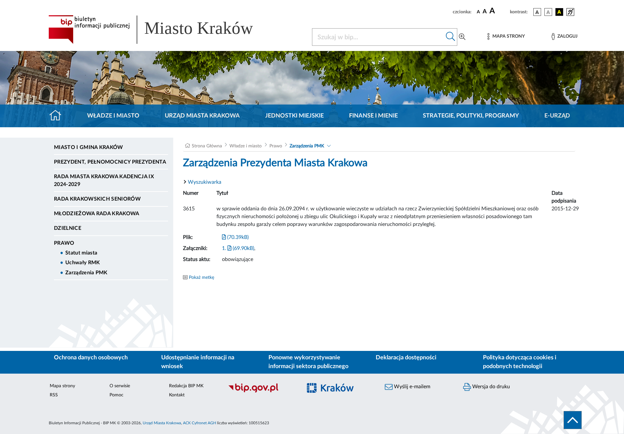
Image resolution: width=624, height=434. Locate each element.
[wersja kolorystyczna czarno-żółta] (559, 12)
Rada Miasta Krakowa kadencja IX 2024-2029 (104, 180)
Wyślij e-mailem (411, 386)
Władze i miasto (113, 116)
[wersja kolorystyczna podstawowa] (537, 12)
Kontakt (177, 395)
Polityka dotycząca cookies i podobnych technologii (519, 362)
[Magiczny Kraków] (340, 392)
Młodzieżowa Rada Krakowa (96, 213)
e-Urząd (557, 116)
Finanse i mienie (373, 116)
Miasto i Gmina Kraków (88, 147)
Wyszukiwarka (204, 182)
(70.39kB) (237, 237)
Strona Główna (207, 146)
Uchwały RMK (82, 262)
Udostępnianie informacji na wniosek (197, 362)
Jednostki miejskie (294, 116)
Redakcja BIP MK (186, 386)
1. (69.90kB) (238, 248)
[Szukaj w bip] (450, 37)
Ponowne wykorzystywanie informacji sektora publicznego (308, 362)
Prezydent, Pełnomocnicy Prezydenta (110, 162)
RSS (54, 395)
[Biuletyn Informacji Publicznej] (262, 391)
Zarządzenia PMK (86, 272)
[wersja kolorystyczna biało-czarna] (548, 12)
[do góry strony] (573, 420)
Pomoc (117, 395)
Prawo (64, 243)
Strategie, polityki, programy (471, 116)
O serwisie (120, 386)
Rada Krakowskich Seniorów (97, 199)
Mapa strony (62, 386)
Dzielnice (67, 228)
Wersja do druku (490, 386)
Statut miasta (81, 252)
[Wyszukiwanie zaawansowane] (462, 37)
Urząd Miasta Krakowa (202, 116)
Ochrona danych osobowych (91, 358)
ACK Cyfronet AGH (199, 423)
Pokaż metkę (201, 277)
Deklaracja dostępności (406, 358)
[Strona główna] (58, 116)
